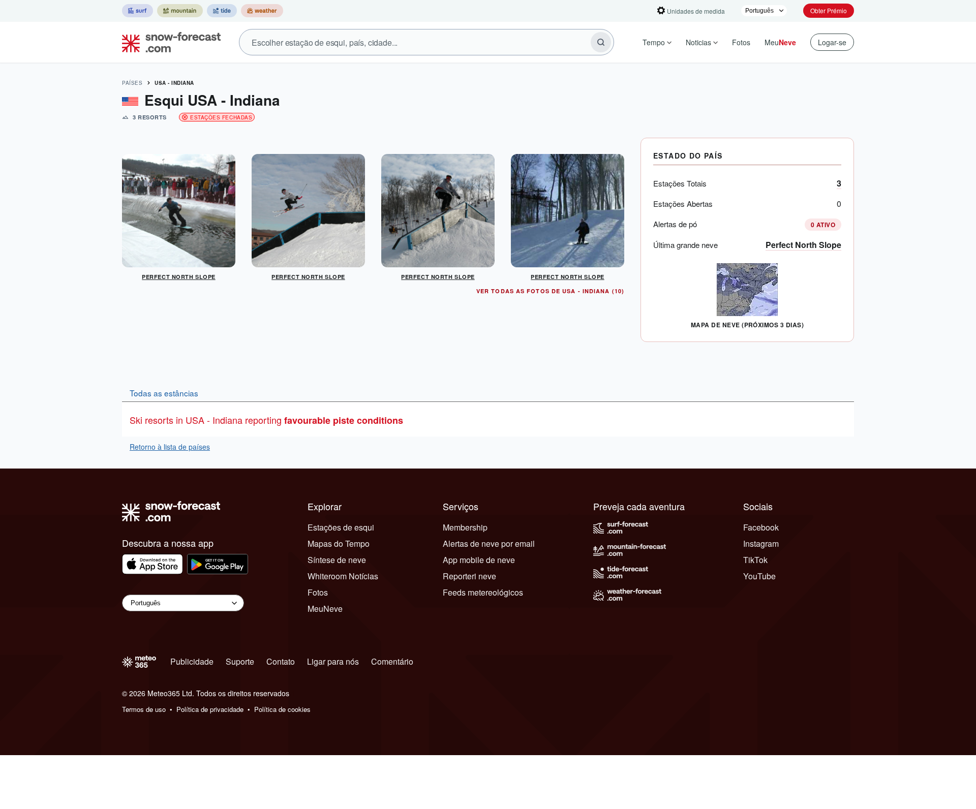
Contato (280, 661)
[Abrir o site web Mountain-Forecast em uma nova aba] (180, 10)
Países (132, 82)
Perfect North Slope (803, 245)
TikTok (755, 560)
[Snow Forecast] (168, 42)
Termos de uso (144, 709)
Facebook (761, 527)
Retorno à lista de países (170, 447)
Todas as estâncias (164, 392)
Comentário (392, 661)
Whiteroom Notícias (343, 576)
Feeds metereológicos (483, 592)
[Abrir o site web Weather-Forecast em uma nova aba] (262, 10)
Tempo (654, 42)
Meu (780, 42)
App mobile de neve (479, 560)
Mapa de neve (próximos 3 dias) (747, 324)
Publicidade (192, 661)
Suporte (240, 661)
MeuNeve (325, 608)
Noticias (698, 42)
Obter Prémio (828, 10)
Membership (465, 527)
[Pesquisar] (601, 42)
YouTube (759, 576)
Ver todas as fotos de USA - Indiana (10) (550, 291)
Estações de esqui (341, 527)
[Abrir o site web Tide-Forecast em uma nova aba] (222, 10)
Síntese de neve (337, 560)
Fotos (741, 42)
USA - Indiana (174, 82)
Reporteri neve (469, 576)
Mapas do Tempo (339, 543)
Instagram (761, 543)
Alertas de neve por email (489, 543)
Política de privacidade (209, 709)
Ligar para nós (333, 661)
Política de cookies (282, 709)
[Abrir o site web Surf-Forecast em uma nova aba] (137, 10)
